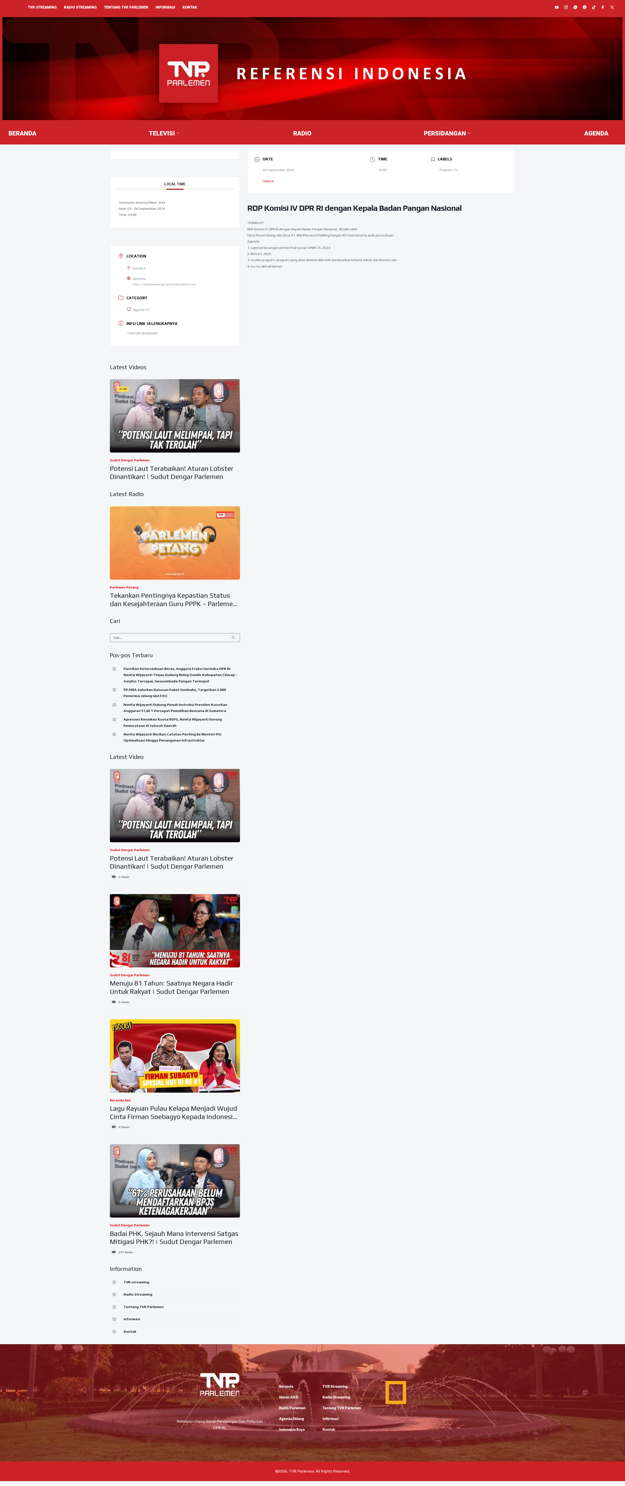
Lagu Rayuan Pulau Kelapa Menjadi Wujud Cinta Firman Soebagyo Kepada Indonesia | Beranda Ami (173, 1116)
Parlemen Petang (124, 587)
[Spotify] (584, 7)
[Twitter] (612, 7)
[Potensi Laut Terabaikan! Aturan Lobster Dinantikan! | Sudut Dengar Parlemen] (175, 416)
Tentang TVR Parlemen (126, 7)
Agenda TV (141, 310)
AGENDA (596, 133)
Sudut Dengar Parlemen (130, 460)
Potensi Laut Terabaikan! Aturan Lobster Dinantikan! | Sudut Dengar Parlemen (171, 473)
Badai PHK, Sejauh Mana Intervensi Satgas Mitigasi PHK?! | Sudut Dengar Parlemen (174, 1238)
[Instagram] (566, 7)
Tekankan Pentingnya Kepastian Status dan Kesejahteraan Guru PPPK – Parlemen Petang (173, 603)
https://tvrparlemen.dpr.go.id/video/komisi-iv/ (164, 284)
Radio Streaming (80, 7)
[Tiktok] (593, 7)
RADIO (302, 133)
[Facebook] (603, 7)
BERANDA (22, 133)
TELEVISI (162, 133)
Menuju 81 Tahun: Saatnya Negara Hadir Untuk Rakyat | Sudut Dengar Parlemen (171, 987)
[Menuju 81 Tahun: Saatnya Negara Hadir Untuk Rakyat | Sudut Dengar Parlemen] (175, 930)
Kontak (190, 7)
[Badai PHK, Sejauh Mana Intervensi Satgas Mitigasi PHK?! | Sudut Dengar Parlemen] (175, 1181)
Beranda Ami (120, 1100)
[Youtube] (557, 7)
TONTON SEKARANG (142, 333)
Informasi (165, 7)
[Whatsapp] (575, 7)
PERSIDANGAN (445, 133)
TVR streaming (42, 7)
